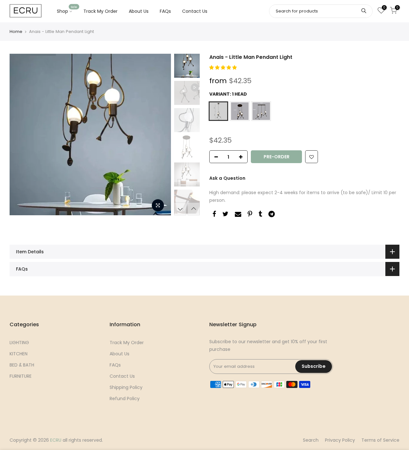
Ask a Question (227, 178)
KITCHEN (18, 354)
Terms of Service (380, 440)
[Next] (159, 134)
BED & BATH (22, 365)
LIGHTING (19, 342)
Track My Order (100, 11)
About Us (139, 11)
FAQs (165, 11)
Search (311, 440)
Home (16, 31)
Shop (67, 10)
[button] (223, 67)
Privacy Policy (340, 440)
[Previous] (20, 134)
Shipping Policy (126, 387)
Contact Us (194, 11)
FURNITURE (21, 376)
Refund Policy (125, 398)
